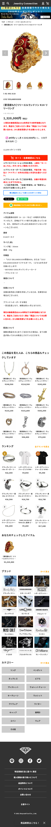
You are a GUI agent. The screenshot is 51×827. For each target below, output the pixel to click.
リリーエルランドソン (23, 22)
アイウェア (13, 704)
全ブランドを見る (42, 446)
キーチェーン (13, 695)
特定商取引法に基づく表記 (25, 771)
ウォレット (37, 695)
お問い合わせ (25, 794)
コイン (13, 721)
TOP (3, 22)
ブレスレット (13, 687)
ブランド (11, 22)
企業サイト (25, 804)
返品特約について (25, 783)
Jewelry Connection (25, 3)
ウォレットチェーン (38, 687)
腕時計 (38, 712)
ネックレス (13, 678)
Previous (5, 53)
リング (13, 670)
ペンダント (37, 670)
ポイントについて (25, 789)
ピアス (38, 678)
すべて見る (44, 571)
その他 (13, 729)
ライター (37, 704)
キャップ (13, 712)
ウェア (38, 721)
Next (46, 53)
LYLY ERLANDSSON (12, 99)
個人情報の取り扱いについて (25, 777)
